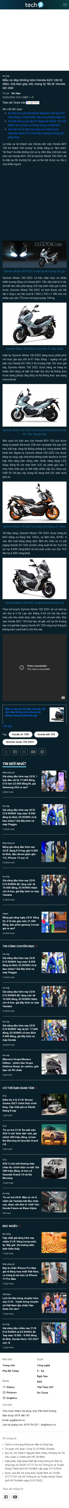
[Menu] (65, 4)
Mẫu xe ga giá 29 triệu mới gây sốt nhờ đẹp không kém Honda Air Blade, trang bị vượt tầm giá (25, 712)
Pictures (12, 1392)
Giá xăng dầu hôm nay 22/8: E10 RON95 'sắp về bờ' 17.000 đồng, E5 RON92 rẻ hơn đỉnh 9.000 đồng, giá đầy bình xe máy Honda (20, 1033)
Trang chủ (9, 1365)
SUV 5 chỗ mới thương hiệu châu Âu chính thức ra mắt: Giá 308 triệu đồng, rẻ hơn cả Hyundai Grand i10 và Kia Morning (21, 1171)
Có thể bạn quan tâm (19, 1088)
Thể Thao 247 (45, 1387)
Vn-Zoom (42, 1392)
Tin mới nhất (14, 764)
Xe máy (6, 76)
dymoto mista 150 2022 (20, 741)
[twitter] (6, 751)
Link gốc (7, 726)
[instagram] (24, 751)
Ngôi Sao (42, 1376)
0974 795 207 (31, 1424)
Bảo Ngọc (16, 93)
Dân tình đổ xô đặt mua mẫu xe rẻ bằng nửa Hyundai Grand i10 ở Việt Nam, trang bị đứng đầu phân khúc (36, 133)
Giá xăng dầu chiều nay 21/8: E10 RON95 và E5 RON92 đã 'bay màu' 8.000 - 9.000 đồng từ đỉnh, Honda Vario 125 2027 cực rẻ (21, 1335)
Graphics (12, 1398)
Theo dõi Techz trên (14, 102)
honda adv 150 (46, 734)
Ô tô (4, 1096)
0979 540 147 (22, 1415)
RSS (39, 1381)
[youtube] (33, 751)
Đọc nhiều (10, 1226)
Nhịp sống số (9, 772)
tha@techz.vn (48, 1424)
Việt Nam (7, 1294)
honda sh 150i (20, 734)
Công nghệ (43, 1365)
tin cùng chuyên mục (19, 946)
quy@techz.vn (17, 1420)
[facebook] (15, 751)
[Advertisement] (34, 205)
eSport (5, 914)
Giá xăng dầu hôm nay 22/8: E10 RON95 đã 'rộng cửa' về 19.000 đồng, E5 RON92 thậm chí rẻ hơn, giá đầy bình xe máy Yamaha (21, 887)
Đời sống (7, 1234)
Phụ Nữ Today (11, 1370)
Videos (11, 1387)
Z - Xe (40, 1370)
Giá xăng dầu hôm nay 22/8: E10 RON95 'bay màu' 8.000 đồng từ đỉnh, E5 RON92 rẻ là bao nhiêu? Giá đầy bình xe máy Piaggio (19, 817)
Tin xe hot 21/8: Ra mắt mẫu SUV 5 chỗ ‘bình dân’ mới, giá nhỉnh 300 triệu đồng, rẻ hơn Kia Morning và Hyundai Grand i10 (20, 1137)
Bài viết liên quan (12, 109)
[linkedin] (42, 751)
